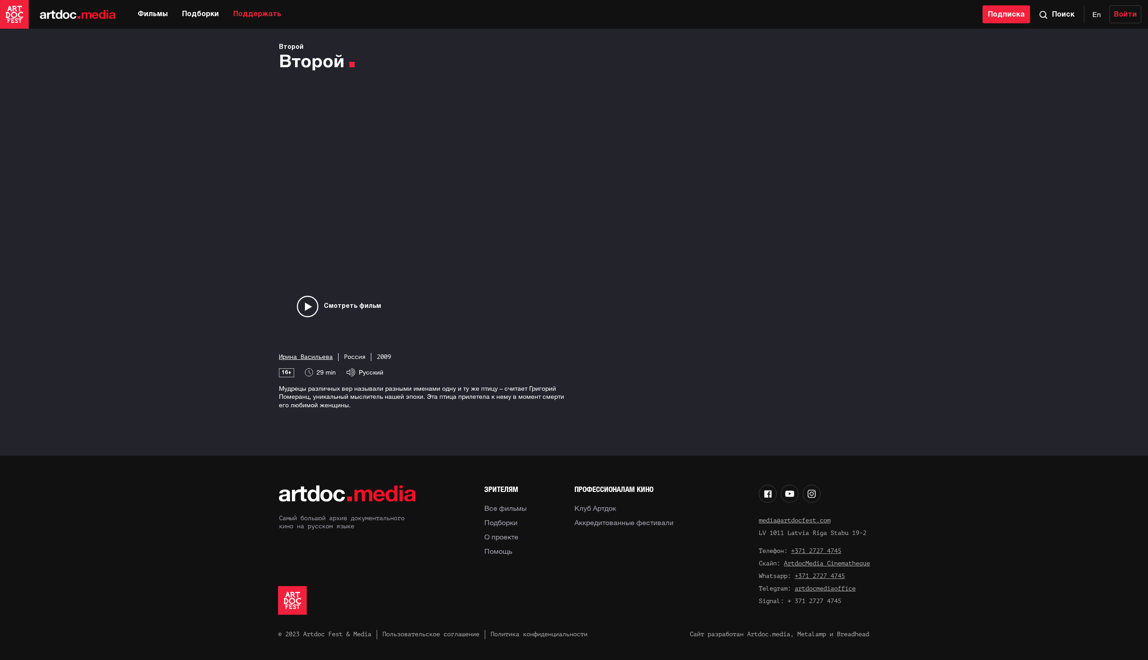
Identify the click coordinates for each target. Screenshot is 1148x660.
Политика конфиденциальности (539, 634)
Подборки (200, 14)
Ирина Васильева (306, 357)
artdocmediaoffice (825, 588)
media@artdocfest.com (795, 520)
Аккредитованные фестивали (624, 522)
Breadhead (853, 634)
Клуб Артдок (595, 508)
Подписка (1006, 15)
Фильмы (153, 14)
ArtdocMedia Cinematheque (827, 563)
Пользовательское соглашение (431, 634)
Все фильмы (505, 508)
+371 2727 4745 (816, 551)
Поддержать (257, 14)
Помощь (498, 551)
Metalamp (811, 634)
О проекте (501, 536)
